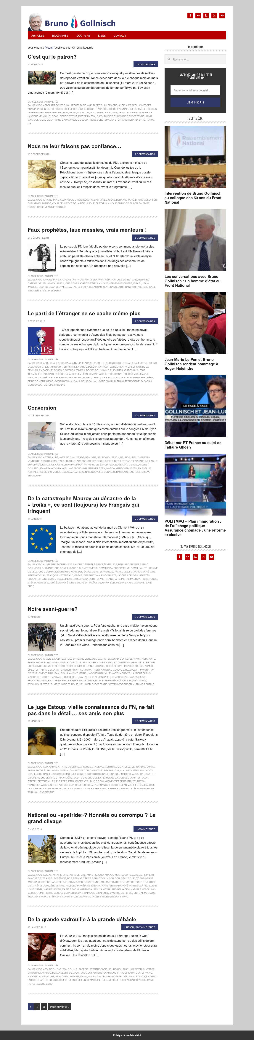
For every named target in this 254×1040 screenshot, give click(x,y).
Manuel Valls (58, 286)
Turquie (73, 684)
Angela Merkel (127, 105)
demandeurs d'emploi (65, 972)
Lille (66, 979)
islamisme (72, 673)
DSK (80, 571)
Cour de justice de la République (73, 203)
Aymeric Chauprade (71, 457)
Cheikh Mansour (52, 366)
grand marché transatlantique (130, 885)
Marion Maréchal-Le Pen (121, 468)
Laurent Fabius (141, 673)
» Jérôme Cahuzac (53, 384)
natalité (90, 578)
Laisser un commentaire (139, 927)
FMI (80, 373)
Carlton (136, 969)
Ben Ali (124, 658)
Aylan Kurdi (84, 279)
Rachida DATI (75, 892)
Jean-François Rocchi (106, 784)
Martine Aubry (89, 889)
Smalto (109, 119)
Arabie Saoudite (95, 362)
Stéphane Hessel (38, 582)
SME (154, 578)
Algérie (97, 105)
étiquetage (57, 885)
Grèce (78, 575)
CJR (117, 770)
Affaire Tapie (51, 199)
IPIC (80, 377)
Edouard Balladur (145, 460)
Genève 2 (118, 669)
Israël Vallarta (125, 976)
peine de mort (36, 381)
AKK (89, 105)
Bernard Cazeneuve (134, 362)
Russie (32, 206)
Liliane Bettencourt (49, 979)
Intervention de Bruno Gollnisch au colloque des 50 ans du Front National (193, 197)
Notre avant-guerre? (53, 609)
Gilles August (59, 784)
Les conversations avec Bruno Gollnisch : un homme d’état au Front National (193, 281)
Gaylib (113, 464)
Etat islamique (108, 203)
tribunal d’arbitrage (41, 792)
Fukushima (97, 112)
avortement (64, 564)
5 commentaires (145, 237)
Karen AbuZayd (121, 673)
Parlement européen (140, 377)
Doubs (58, 370)
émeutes (33, 669)
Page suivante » (59, 1007)
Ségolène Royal (38, 896)
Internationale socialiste (99, 575)
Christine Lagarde (95, 108)
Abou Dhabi (50, 362)
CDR (86, 770)
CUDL (41, 571)
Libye (95, 377)
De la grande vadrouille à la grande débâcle (82, 919)
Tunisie (62, 684)
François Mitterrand (59, 575)
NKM (87, 471)
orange (113, 286)
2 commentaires (145, 154)
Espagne (105, 571)
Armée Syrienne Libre (77, 658)
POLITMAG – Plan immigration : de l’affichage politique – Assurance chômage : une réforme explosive (195, 527)
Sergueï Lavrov (136, 680)
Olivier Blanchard (108, 578)
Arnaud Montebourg (80, 199)
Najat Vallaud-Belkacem (114, 889)
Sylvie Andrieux (81, 896)
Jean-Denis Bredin (129, 112)
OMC (41, 892)
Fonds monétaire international (103, 373)
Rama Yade (90, 892)
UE (29, 123)
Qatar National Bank (67, 381)
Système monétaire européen (69, 582)
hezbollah (132, 669)
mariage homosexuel (65, 676)
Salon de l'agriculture (113, 892)
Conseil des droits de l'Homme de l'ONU (69, 665)
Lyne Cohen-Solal (53, 578)
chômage (47, 568)
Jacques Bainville (99, 673)
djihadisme (136, 108)
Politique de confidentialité (127, 1035)
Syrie (142, 119)
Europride (34, 464)
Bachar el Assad (104, 199)
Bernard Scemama (143, 766)
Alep (62, 199)
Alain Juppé (76, 362)
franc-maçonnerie (67, 976)
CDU (80, 108)
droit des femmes (74, 370)
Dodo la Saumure (91, 972)
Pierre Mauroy (130, 578)
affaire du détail (68, 766)
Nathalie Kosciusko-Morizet (45, 471)
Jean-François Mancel (54, 468)
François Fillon (79, 112)
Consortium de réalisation (127, 773)
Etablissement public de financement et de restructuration (106, 781)
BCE (114, 564)
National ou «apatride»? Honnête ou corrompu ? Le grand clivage (91, 818)
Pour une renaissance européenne (121, 116)
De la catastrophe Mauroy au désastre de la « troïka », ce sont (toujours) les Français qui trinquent (83, 504)
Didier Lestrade (122, 460)
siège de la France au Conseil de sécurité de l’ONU (71, 119)
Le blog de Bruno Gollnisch (76, 22)
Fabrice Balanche (66, 373)
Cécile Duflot (130, 878)
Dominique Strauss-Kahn (61, 571)
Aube (55, 457)
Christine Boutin (51, 460)
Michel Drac (50, 116)
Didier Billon (113, 665)
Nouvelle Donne (101, 471)
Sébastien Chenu (123, 471)
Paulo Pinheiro (57, 680)
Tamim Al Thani (115, 381)
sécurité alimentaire (142, 892)
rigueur (146, 578)
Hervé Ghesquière (120, 283)
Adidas (53, 766)
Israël (137, 283)
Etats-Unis (47, 373)
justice (140, 976)
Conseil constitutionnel (92, 773)
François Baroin (98, 464)
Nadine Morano (52, 788)
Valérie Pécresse (103, 896)
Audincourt (113, 362)
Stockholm (35, 684)
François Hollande (92, 976)
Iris (62, 673)
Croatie (99, 665)
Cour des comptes (129, 777)
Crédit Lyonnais (118, 108)
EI (97, 203)
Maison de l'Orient (39, 676)
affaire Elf (87, 766)
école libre (91, 571)
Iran (56, 673)
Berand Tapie (129, 279)
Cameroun (76, 770)
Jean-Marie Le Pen (132, 784)
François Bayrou (38, 784)
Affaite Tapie (78, 105)
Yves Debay (55, 290)
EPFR (64, 781)
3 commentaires (145, 720)
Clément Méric (88, 568)
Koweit (87, 377)
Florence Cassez (38, 976)
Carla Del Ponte (80, 662)
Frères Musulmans (136, 373)
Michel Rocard (74, 578)
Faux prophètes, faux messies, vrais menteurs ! (87, 229)
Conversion (42, 407)
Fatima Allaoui (51, 464)
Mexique (113, 979)
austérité (49, 564)
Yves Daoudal (135, 582)
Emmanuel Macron (56, 112)
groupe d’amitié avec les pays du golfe (52, 377)
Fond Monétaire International (89, 885)
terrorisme (132, 381)
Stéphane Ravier (59, 896)
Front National (102, 669)
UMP (38, 475)
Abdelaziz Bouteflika (56, 105)
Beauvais (90, 457)
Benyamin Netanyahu (142, 658)
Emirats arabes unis (126, 370)
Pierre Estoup (68, 116)
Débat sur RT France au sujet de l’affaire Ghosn (193, 445)
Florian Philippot (72, 464)
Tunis (54, 684)
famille (123, 571)
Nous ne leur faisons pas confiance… (74, 146)
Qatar (49, 381)
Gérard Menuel (128, 464)
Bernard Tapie (125, 199)
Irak (50, 673)
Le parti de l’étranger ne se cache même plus (84, 313)
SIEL (138, 471)
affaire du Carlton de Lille (60, 969)
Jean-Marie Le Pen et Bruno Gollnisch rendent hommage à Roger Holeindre (191, 364)
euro (114, 571)
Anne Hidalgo (95, 874)
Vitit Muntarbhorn (120, 684)
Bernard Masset (128, 564)
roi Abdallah (89, 381)
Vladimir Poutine (55, 206)
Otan (44, 680)
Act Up (47, 457)
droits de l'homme (97, 370)
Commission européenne (114, 568)
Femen (67, 669)
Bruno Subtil (128, 457)
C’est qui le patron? (52, 56)
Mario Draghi (70, 889)
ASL (94, 658)
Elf (58, 781)
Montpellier (106, 676)
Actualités (51, 101)
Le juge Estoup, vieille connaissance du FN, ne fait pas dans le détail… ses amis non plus (91, 710)
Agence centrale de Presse (113, 766)
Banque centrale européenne (92, 564)
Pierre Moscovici (55, 892)
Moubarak (121, 676)
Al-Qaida (63, 362)
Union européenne (114, 582)
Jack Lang (111, 112)
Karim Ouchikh (78, 468)
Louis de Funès (79, 979)
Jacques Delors (127, 575)
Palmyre (144, 203)
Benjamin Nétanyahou (106, 279)
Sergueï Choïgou (115, 680)
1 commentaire (145, 64)
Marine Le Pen (77, 286)
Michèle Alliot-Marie (113, 377)
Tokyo (150, 119)
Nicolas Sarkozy (97, 286)
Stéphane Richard (126, 119)
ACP (45, 766)
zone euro (121, 896)
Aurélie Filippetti (143, 874)
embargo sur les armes (138, 665)
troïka (93, 582)
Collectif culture (99, 460)
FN (85, 464)
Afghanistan (68, 279)
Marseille (144, 468)
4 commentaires (145, 415)
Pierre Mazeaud (88, 116)
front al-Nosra (81, 669)
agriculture (78, 874)
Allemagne (110, 105)
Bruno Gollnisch (66, 108)
